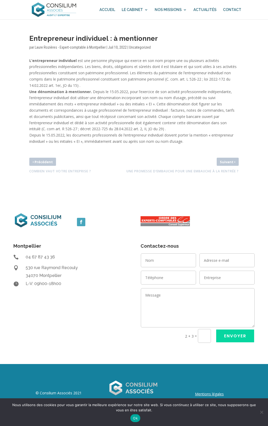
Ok (135, 418)
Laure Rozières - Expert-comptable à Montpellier (70, 47)
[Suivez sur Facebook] (81, 222)
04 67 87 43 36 (40, 256)
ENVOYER (235, 336)
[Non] (261, 412)
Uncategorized (140, 47)
